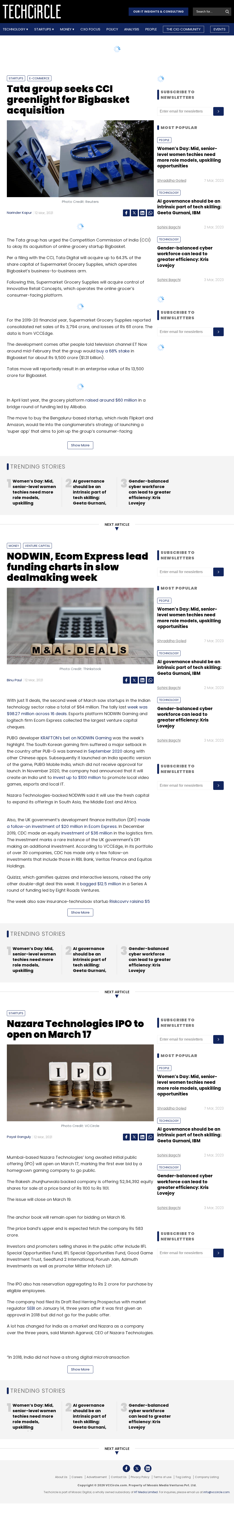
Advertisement (97, 1477)
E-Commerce (39, 78)
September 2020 (105, 751)
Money (66, 29)
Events (220, 29)
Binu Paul (14, 680)
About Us (61, 1477)
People (151, 29)
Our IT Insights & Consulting (158, 11)
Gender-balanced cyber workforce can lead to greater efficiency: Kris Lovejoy (185, 256)
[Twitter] (134, 212)
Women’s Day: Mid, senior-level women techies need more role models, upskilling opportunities (189, 157)
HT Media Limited (146, 1492)
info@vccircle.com (216, 1492)
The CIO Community (183, 29)
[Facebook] (126, 212)
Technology (14, 29)
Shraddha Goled (171, 180)
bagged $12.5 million (100, 884)
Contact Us (119, 1477)
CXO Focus (90, 29)
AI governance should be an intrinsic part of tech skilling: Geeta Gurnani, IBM (189, 207)
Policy (112, 29)
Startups (43, 29)
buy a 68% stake (113, 351)
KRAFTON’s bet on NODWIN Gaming (76, 738)
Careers (77, 1477)
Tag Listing (183, 1477)
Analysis (131, 29)
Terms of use (162, 1477)
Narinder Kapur (19, 212)
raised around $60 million (111, 400)
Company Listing (207, 1477)
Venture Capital (37, 546)
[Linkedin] (142, 212)
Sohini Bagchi (169, 227)
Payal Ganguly (19, 1136)
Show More (80, 445)
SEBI (31, 1308)
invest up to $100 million (77, 777)
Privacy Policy (140, 1477)
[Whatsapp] (150, 212)
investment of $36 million (86, 833)
